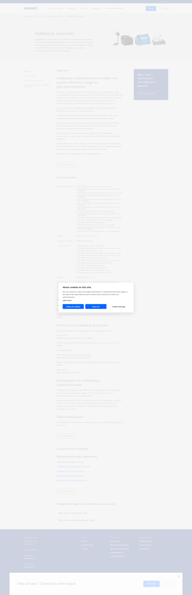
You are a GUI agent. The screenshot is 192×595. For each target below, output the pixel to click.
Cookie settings (118, 306)
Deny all (95, 306)
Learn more (67, 300)
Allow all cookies (73, 306)
